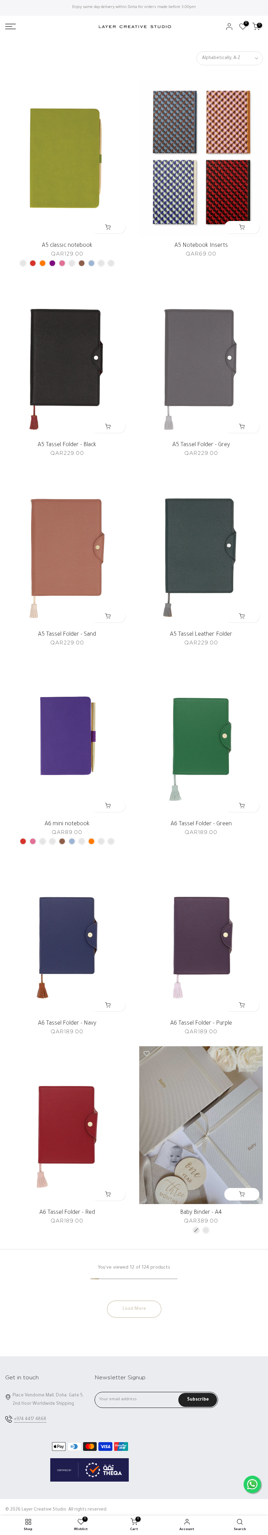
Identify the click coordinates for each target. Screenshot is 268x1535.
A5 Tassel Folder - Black (67, 445)
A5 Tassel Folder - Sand (67, 635)
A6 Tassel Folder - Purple (201, 1023)
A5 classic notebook (67, 246)
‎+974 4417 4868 (30, 1419)
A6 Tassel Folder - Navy (67, 1023)
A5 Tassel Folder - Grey (201, 445)
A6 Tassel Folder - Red (67, 1213)
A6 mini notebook (67, 824)
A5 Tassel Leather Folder (201, 635)
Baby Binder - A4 (201, 1213)
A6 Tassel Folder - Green (201, 824)
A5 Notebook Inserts (201, 246)
